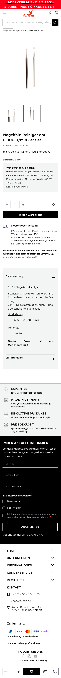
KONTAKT (14, 587)
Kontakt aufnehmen (17, 186)
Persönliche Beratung (45, 671)
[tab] (30, 277)
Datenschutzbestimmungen (36, 514)
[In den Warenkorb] (31, 671)
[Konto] (49, 12)
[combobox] (30, 22)
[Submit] (55, 22)
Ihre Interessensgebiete (17, 495)
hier (38, 243)
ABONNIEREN (30, 527)
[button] (9, 68)
